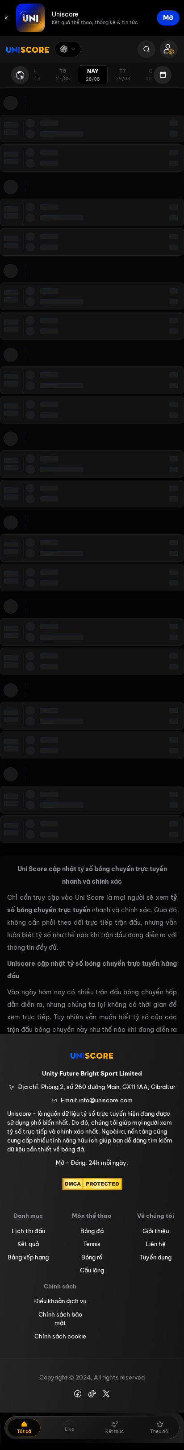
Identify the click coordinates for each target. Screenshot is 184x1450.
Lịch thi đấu (28, 1230)
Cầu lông (92, 1270)
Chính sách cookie (60, 1336)
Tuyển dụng (155, 1257)
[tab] (63, 74)
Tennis (91, 1243)
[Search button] (146, 49)
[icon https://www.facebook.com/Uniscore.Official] (77, 1393)
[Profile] (169, 49)
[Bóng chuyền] (67, 49)
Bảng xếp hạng (28, 1257)
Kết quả (28, 1243)
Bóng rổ (91, 1257)
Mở (168, 17)
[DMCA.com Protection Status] (92, 1184)
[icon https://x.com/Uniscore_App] (106, 1393)
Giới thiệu (155, 1230)
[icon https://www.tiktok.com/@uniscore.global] (92, 1393)
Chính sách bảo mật (60, 1319)
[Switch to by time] (20, 75)
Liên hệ (156, 1243)
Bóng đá (92, 1230)
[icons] (6, 18)
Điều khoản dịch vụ (60, 1301)
